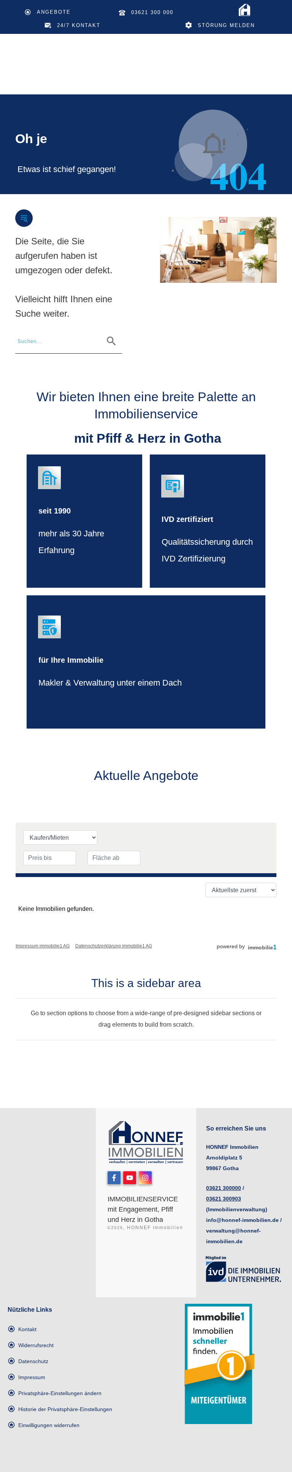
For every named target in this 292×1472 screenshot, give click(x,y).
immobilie (262, 947)
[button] (55, 1393)
